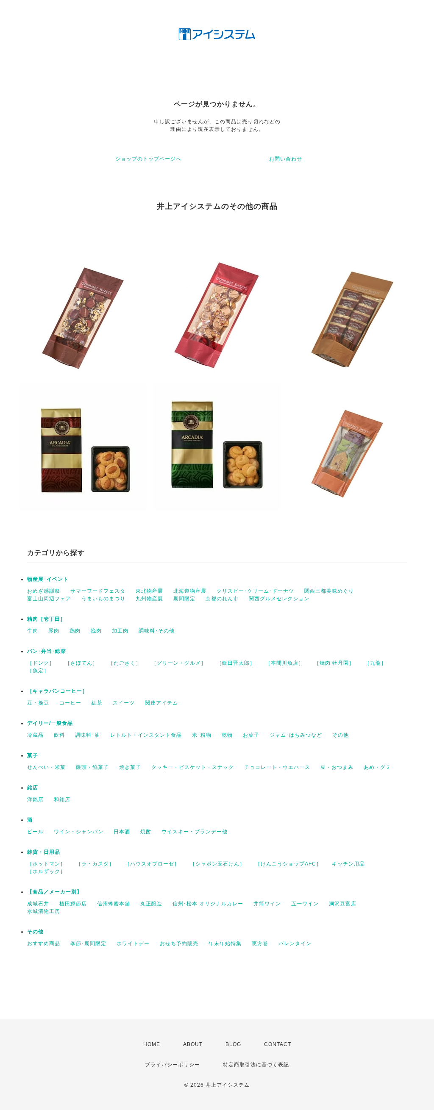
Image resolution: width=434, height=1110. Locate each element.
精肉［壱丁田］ (46, 619)
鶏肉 (75, 631)
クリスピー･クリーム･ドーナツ (255, 591)
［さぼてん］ (81, 663)
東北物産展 (149, 591)
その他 (340, 735)
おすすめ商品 (43, 943)
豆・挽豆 (38, 703)
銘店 (32, 788)
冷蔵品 (35, 735)
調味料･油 (87, 735)
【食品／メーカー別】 (54, 892)
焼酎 (145, 832)
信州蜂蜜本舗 (113, 904)
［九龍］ (375, 663)
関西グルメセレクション (279, 599)
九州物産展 (149, 599)
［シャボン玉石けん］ (217, 864)
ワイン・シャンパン (78, 832)
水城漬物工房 (43, 911)
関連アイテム (161, 703)
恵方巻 (260, 943)
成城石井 (38, 904)
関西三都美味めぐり (329, 591)
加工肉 (120, 631)
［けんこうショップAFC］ (288, 864)
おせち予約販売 (179, 943)
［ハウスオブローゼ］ (152, 864)
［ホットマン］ (46, 864)
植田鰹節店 (73, 904)
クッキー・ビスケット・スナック (192, 767)
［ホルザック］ (46, 871)
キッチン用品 (348, 864)
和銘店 (62, 799)
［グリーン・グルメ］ (178, 663)
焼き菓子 (130, 767)
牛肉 (32, 631)
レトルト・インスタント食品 (146, 735)
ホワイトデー (133, 943)
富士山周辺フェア (49, 599)
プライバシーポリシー (172, 1065)
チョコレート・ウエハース (277, 767)
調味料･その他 (157, 631)
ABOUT (193, 1044)
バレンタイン (295, 943)
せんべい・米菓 (46, 767)
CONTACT (277, 1044)
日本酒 (122, 832)
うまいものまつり (103, 599)
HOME (151, 1044)
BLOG (233, 1044)
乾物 (227, 735)
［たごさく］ (124, 663)
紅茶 (97, 703)
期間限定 (184, 599)
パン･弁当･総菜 (46, 651)
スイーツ (124, 703)
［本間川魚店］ (284, 663)
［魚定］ (38, 671)
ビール (35, 832)
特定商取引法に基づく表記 (256, 1065)
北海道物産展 (189, 591)
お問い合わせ (285, 159)
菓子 (32, 755)
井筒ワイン (267, 904)
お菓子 (251, 735)
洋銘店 (35, 799)
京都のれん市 (222, 599)
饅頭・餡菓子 (92, 767)
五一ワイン (305, 904)
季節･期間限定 (88, 943)
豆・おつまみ (336, 767)
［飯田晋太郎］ (236, 663)
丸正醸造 (151, 904)
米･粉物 (201, 735)
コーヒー (70, 703)
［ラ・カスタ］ (95, 864)
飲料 (59, 735)
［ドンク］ (41, 663)
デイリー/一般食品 (50, 723)
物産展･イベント (48, 579)
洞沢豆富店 (342, 904)
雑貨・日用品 (43, 852)
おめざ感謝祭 (43, 591)
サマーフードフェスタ (97, 591)
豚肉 (53, 631)
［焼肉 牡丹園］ (334, 663)
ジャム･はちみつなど (296, 735)
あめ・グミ (377, 767)
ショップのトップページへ (148, 159)
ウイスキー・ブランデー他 (194, 832)
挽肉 (96, 631)
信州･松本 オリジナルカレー (207, 904)
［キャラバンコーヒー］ (57, 691)
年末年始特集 (225, 943)
